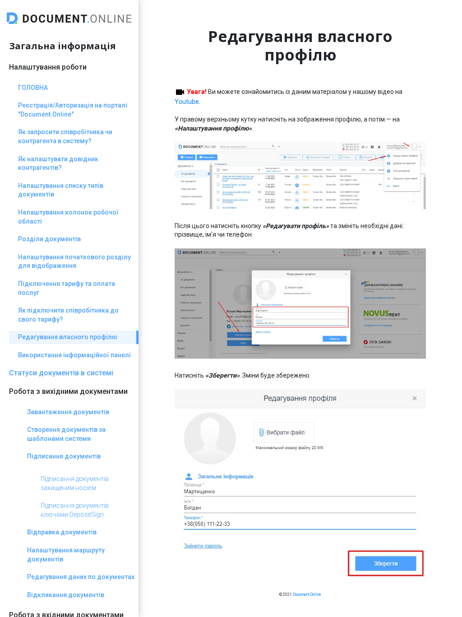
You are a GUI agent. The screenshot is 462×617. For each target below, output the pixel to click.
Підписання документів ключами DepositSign (75, 510)
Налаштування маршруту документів (66, 555)
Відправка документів (62, 532)
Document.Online (307, 594)
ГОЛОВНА (33, 87)
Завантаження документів (68, 412)
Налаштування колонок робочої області (68, 217)
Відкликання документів (65, 594)
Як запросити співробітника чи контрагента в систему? (65, 136)
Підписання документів (64, 456)
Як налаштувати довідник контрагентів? (58, 163)
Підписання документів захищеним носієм (75, 483)
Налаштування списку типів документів (60, 190)
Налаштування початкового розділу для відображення (74, 261)
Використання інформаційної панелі (74, 355)
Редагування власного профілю (67, 337)
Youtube (187, 101)
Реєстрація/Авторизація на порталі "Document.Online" (72, 110)
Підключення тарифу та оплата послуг (66, 288)
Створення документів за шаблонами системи (66, 434)
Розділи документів (49, 239)
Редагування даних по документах (80, 576)
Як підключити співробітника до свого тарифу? (68, 315)
